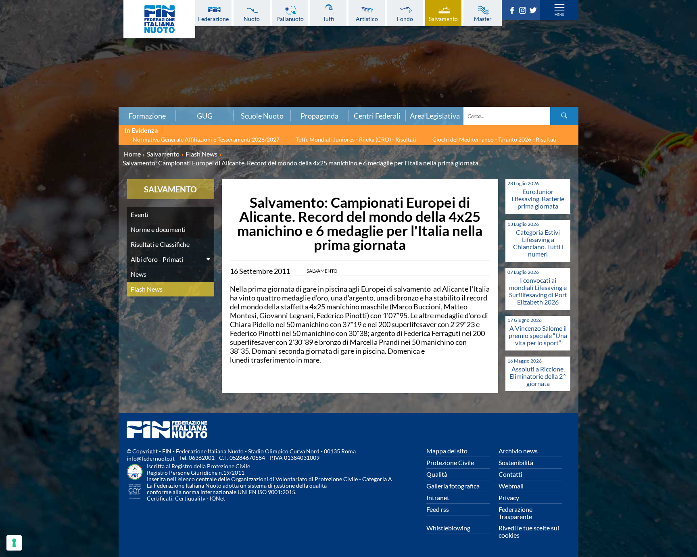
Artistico (367, 18)
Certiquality (190, 498)
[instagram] (524, 11)
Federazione (213, 18)
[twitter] (534, 11)
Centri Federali (377, 115)
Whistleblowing (448, 528)
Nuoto (252, 18)
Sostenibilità (516, 462)
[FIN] (159, 19)
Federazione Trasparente (515, 512)
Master (483, 18)
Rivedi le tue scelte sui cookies (529, 531)
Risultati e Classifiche (160, 244)
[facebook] (513, 11)
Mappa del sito (446, 451)
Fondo (405, 18)
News (138, 274)
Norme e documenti (158, 229)
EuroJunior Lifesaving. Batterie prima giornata (537, 199)
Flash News (147, 289)
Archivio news (518, 451)
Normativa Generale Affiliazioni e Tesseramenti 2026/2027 (206, 139)
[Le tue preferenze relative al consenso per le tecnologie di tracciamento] (14, 543)
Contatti (510, 474)
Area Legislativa (435, 115)
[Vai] (564, 116)
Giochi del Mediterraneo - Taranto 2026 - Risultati (494, 139)
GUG (205, 115)
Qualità (436, 474)
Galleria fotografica (453, 486)
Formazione (147, 115)
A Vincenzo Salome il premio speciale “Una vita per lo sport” (538, 335)
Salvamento (443, 18)
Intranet (437, 497)
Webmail (511, 486)
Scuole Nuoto (262, 115)
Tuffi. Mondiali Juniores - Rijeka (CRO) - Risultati (356, 139)
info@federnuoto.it (151, 458)
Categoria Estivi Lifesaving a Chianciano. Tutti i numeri (538, 243)
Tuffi (328, 18)
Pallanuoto (290, 18)
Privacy (509, 497)
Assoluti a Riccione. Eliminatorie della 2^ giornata (537, 376)
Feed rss (437, 509)
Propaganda (319, 115)
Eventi (139, 214)
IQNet (217, 498)
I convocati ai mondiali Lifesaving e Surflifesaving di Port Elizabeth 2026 (538, 291)
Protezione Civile (450, 462)
